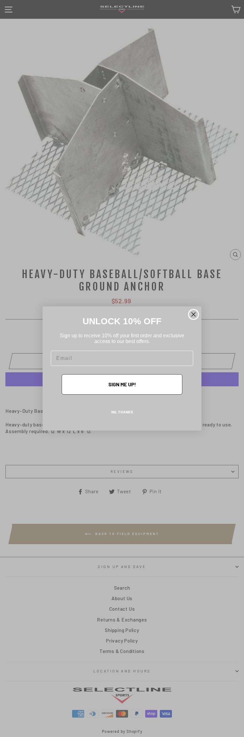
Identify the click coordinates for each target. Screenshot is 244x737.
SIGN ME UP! (122, 384)
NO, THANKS (122, 412)
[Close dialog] (193, 314)
